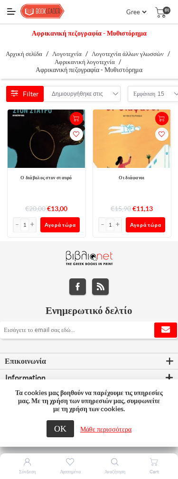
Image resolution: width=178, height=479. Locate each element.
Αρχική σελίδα (24, 53)
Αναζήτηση (114, 471)
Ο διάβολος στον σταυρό (46, 177)
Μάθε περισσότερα (105, 429)
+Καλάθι (76, 118)
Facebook (77, 286)
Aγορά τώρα (60, 225)
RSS (100, 286)
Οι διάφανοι (131, 177)
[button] (32, 225)
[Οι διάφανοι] (132, 139)
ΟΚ (60, 428)
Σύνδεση (27, 471)
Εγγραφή (165, 330)
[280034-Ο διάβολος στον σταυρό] (46, 139)
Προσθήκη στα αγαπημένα (76, 134)
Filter (31, 94)
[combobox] (77, 94)
